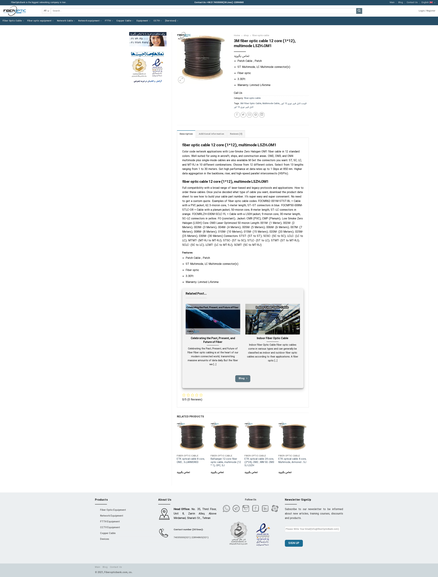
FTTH (108, 20)
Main (392, 2)
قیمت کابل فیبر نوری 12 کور (293, 103)
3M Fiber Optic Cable (250, 103)
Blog (400, 2)
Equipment (142, 20)
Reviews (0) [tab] (236, 134)
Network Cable (65, 20)
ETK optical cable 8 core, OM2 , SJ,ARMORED (191, 461)
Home (237, 35)
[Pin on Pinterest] (255, 115)
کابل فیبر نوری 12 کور (243, 107)
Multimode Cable (270, 103)
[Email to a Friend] (249, 115)
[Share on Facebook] (237, 115)
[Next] (308, 451)
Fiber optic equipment (39, 20)
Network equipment (88, 20)
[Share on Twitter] (243, 115)
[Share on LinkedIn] (262, 115)
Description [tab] (186, 134)
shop (246, 35)
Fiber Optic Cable (12, 20)
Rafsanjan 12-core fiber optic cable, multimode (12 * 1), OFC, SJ (226, 462)
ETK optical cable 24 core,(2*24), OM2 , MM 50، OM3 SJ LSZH (259, 462)
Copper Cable (123, 20)
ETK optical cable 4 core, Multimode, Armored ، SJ (292, 461)
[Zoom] (181, 80)
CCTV (156, 20)
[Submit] (359, 11)
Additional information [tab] (211, 134)
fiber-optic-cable (260, 35)
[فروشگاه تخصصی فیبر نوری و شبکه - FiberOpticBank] (20, 11)
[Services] (170, 20)
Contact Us (412, 2)
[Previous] (177, 451)
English (425, 2)
